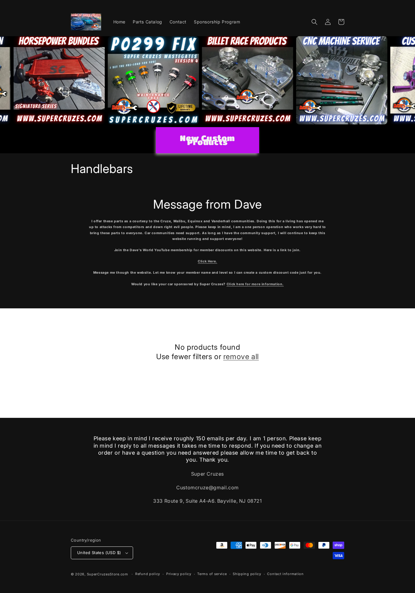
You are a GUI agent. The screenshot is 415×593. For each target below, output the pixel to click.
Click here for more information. (255, 284)
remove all (241, 356)
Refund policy (147, 574)
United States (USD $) (99, 552)
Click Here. (207, 261)
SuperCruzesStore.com (107, 574)
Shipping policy (247, 574)
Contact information (285, 574)
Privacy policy (178, 574)
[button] (314, 22)
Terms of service (212, 574)
